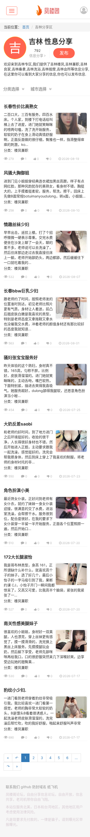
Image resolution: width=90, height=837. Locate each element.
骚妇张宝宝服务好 (21, 357)
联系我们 (13, 787)
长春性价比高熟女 (21, 106)
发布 (64, 53)
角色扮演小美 (16, 490)
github (26, 787)
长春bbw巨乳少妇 (21, 290)
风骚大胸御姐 (16, 172)
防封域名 (39, 787)
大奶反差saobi (18, 424)
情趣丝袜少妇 (16, 224)
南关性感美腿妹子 (21, 623)
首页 (25, 27)
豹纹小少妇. (15, 690)
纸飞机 (52, 787)
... (76, 758)
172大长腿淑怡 (18, 557)
